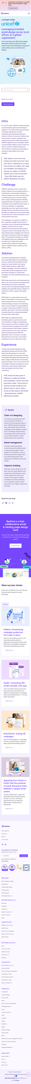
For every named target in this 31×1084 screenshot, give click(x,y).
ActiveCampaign (6, 994)
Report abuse (5, 937)
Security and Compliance (8, 931)
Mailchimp (4, 1024)
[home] (5, 13)
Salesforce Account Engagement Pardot (12, 1038)
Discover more (13, 8)
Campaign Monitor (6, 1006)
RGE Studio (5, 878)
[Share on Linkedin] (6, 503)
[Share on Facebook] (12, 503)
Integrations (5, 884)
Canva (3, 1009)
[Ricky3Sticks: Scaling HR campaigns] (16, 720)
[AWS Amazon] (19, 867)
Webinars (4, 957)
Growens (17, 1080)
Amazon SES (5, 997)
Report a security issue (7, 934)
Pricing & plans (15, 545)
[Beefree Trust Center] (5, 867)
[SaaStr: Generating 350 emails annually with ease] (16, 670)
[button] (28, 13)
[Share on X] (9, 503)
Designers (4, 906)
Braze (3, 1000)
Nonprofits (4, 909)
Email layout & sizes (7, 974)
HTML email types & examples (9, 971)
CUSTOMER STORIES (8, 20)
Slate (3, 1035)
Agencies (4, 903)
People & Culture (6, 915)
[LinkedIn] (3, 844)
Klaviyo (3, 1021)
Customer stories (6, 948)
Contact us (4, 833)
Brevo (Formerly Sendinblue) (9, 1003)
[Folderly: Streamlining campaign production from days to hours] (16, 616)
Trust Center (5, 839)
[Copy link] (3, 503)
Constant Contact (6, 1012)
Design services (6, 951)
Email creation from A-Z (8, 965)
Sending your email (6, 979)
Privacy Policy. (5, 861)
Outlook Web (5, 1032)
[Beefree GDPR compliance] (12, 867)
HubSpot (4, 1018)
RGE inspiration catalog (7, 881)
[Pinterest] (6, 844)
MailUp (3, 1027)
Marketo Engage (6, 1029)
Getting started (6, 968)
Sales (3, 917)
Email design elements (7, 977)
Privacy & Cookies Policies (14, 1072)
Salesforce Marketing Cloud (9, 1041)
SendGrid (4, 1044)
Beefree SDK (6, 1053)
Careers (4, 836)
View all (5, 604)
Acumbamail (5, 991)
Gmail (3, 1015)
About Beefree (5, 830)
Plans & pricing (8, 104)
